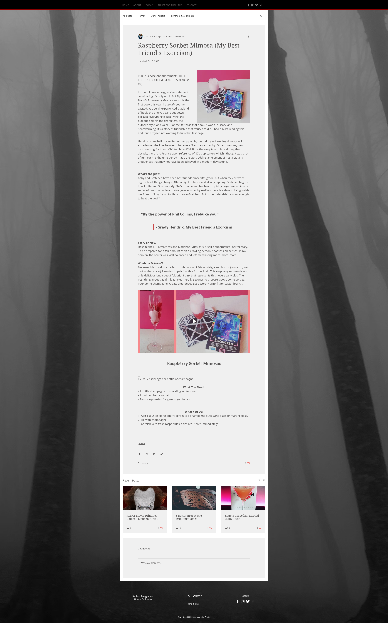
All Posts (127, 15)
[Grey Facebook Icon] (249, 5)
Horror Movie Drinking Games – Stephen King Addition (142, 517)
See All (261, 480)
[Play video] (194, 321)
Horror (141, 15)
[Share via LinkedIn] (154, 453)
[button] (261, 16)
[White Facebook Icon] (237, 601)
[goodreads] (260, 5)
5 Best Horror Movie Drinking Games (189, 517)
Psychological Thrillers (182, 15)
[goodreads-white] (253, 601)
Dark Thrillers (158, 15)
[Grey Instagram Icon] (252, 5)
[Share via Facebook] (139, 453)
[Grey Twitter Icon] (256, 5)
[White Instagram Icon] (242, 601)
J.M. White (194, 596)
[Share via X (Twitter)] (146, 453)
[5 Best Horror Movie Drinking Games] (194, 498)
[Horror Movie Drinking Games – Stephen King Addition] (145, 498)
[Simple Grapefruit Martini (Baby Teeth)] (243, 498)
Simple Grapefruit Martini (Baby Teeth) (242, 517)
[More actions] (248, 36)
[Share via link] (161, 453)
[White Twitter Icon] (248, 601)
